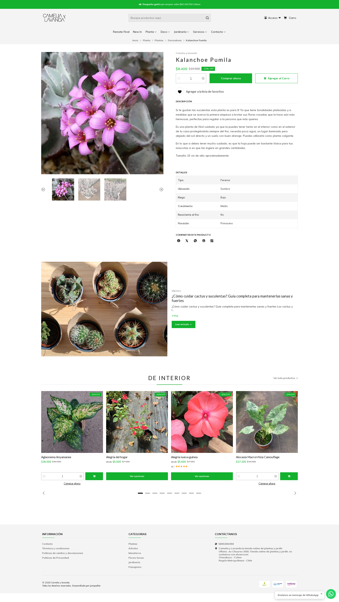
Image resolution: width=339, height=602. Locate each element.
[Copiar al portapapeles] (212, 241)
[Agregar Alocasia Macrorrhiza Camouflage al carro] (289, 476)
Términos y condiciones (55, 548)
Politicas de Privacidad (55, 557)
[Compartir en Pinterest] (203, 241)
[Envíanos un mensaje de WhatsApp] (331, 594)
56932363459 (226, 543)
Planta (146, 40)
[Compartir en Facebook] (179, 241)
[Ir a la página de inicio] (54, 18)
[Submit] (207, 18)
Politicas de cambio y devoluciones (62, 553)
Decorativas (175, 40)
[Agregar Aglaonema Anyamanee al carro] (94, 476)
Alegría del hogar (117, 457)
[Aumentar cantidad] (203, 78)
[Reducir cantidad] (179, 78)
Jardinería (134, 562)
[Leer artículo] (104, 309)
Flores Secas (136, 557)
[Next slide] (160, 189)
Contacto (47, 543)
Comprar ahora (72, 483)
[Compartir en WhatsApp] (195, 241)
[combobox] (169, 18)
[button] (218, 32)
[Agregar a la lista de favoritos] (46, 422)
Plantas (159, 40)
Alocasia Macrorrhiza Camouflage (258, 457)
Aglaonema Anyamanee (56, 457)
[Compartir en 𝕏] (187, 241)
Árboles (133, 548)
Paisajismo (134, 567)
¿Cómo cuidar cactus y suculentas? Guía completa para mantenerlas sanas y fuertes (232, 298)
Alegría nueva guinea (184, 457)
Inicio (135, 40)
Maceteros (134, 553)
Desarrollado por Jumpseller (86, 585)
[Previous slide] (44, 189)
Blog (176, 315)
